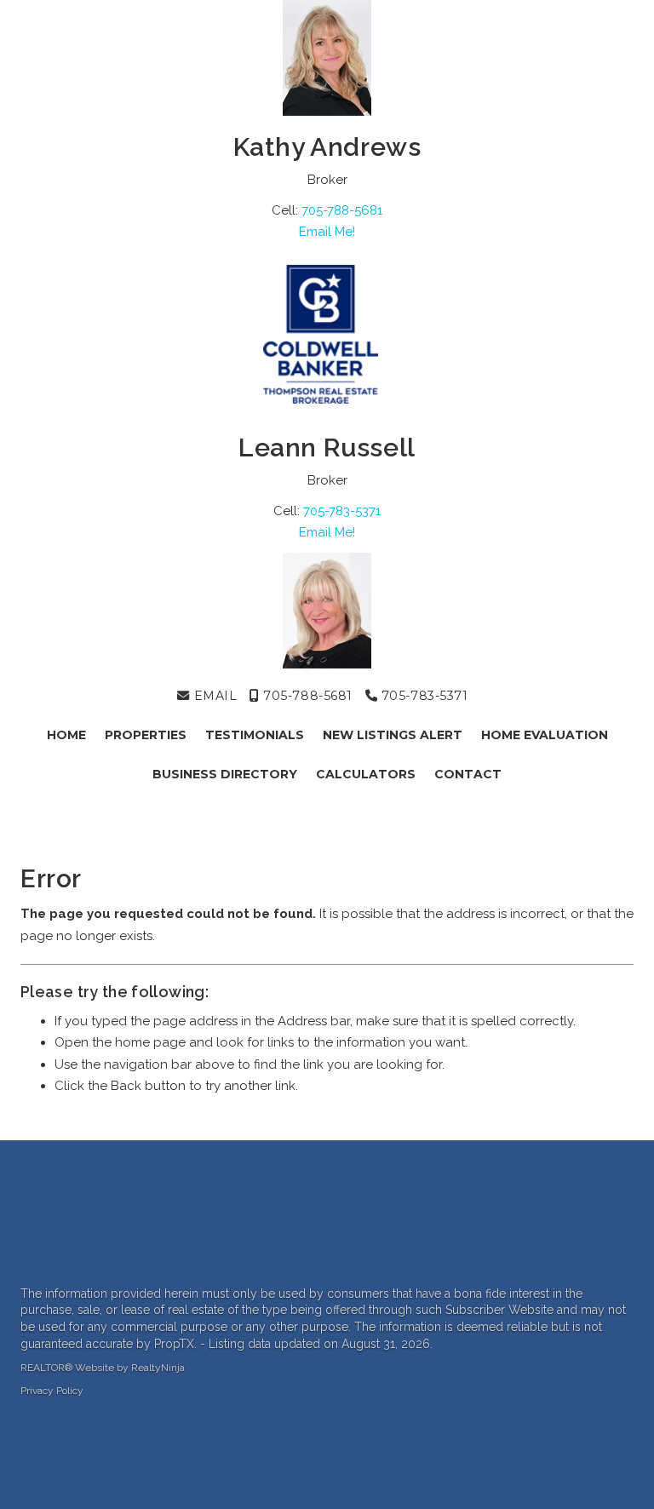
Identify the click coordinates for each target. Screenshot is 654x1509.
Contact (468, 774)
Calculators (366, 774)
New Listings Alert (392, 735)
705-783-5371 (342, 511)
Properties (145, 735)
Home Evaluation (544, 735)
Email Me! (327, 231)
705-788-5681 (341, 210)
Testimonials (254, 735)
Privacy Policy (51, 1391)
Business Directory (224, 774)
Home (66, 735)
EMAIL (213, 695)
